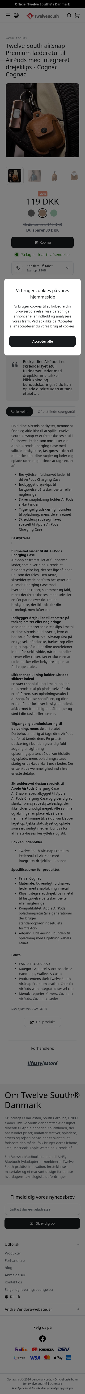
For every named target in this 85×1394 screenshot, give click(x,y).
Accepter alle (42, 341)
